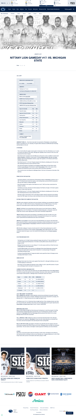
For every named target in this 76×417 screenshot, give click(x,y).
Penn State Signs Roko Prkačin (37, 378)
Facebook (21, 136)
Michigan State (30, 103)
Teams (9, 9)
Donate (35, 14)
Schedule (12, 13)
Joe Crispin (31, 323)
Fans (26, 9)
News (30, 13)
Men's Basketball (4, 376)
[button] (10, 3)
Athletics (22, 9)
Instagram (26, 136)
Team (18, 13)
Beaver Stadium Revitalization (53, 9)
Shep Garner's (56, 270)
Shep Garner (44, 302)
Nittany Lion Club (42, 9)
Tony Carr (50, 157)
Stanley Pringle (26, 223)
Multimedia (35, 9)
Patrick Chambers (21, 157)
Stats (24, 13)
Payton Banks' (39, 229)
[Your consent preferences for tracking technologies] (2, 415)
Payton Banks (19, 304)
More (40, 13)
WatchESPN (28, 96)
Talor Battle (33, 223)
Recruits (30, 9)
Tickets (13, 9)
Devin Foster (27, 304)
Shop (18, 9)
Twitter (29, 136)
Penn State (25, 103)
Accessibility (38, 412)
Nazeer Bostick (44, 157)
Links (46, 5)
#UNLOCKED (24, 137)
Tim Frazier (35, 313)
